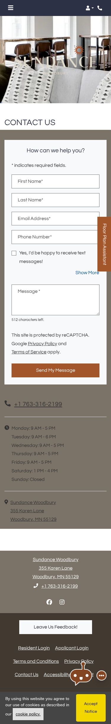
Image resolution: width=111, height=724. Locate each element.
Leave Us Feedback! (63, 626)
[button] (89, 8)
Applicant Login (72, 647)
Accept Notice (91, 707)
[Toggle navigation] (11, 8)
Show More (87, 272)
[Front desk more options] (101, 675)
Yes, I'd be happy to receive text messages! (52, 257)
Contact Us (26, 674)
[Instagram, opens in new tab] (62, 602)
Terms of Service (29, 351)
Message (29, 291)
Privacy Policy (42, 343)
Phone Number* (35, 237)
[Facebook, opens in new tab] (49, 602)
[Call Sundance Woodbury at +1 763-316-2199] (100, 8)
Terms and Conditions (36, 661)
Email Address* (34, 218)
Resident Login (34, 647)
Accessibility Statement (69, 674)
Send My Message (55, 370)
